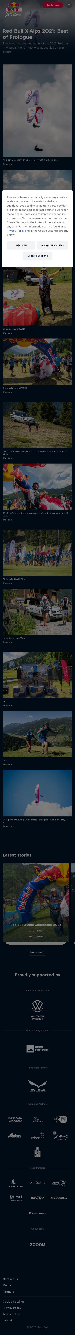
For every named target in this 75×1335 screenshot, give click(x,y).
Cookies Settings (37, 255)
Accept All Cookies (52, 245)
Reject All (21, 245)
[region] (37, 228)
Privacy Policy (15, 230)
